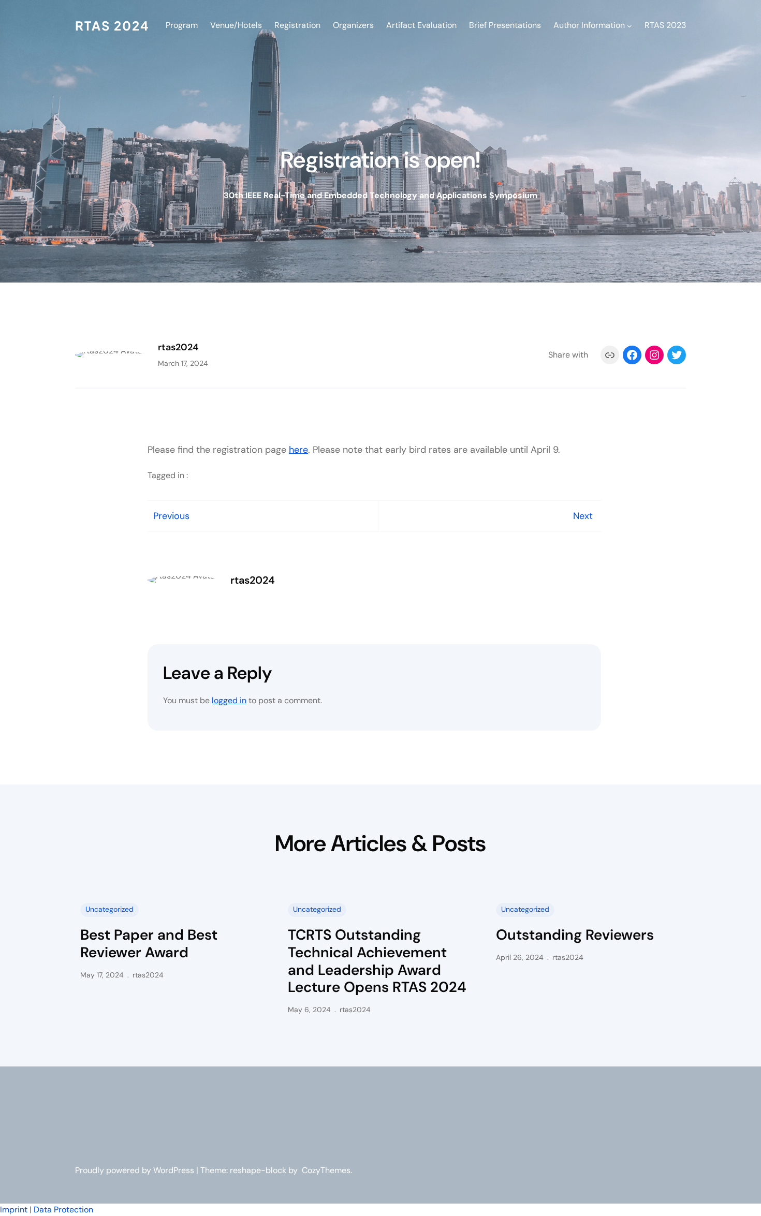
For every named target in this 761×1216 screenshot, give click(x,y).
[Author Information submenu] (629, 25)
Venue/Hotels (236, 25)
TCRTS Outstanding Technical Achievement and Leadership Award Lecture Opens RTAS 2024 (377, 961)
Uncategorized (109, 909)
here (298, 449)
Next (583, 516)
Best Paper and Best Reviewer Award (148, 943)
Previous (171, 516)
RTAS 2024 (112, 25)
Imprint (13, 1209)
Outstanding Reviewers (575, 935)
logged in (229, 700)
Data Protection (63, 1209)
